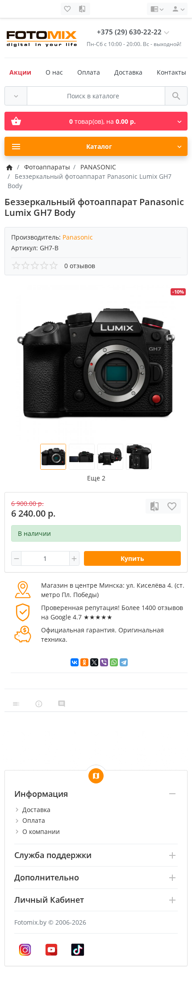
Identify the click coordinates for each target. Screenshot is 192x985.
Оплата (88, 72)
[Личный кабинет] (177, 9)
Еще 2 (96, 478)
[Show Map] (96, 775)
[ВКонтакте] (75, 662)
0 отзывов (79, 265)
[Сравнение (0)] (83, 9)
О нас (54, 72)
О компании (41, 831)
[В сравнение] (154, 506)
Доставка (128, 72)
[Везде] (15, 95)
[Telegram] (124, 662)
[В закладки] (172, 506)
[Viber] (104, 662)
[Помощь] (157, 9)
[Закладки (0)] (68, 9)
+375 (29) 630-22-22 (129, 32)
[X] (94, 662)
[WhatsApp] (114, 662)
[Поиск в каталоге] (176, 95)
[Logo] (42, 37)
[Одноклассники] (84, 662)
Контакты (171, 72)
